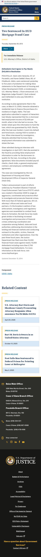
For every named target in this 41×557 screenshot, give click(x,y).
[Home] (12, 12)
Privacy (20, 501)
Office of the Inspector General (20, 511)
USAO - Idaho (7, 274)
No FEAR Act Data (20, 516)
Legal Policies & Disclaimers (20, 496)
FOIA (20, 487)
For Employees (20, 506)
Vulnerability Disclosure (20, 526)
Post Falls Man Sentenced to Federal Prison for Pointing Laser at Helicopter (19, 361)
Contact (19, 548)
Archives (20, 482)
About (20, 472)
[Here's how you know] (20, 2)
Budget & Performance (20, 477)
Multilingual (20, 531)
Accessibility (20, 491)
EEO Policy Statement (20, 521)
